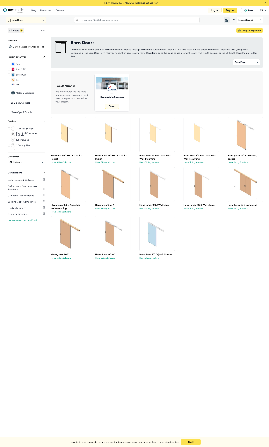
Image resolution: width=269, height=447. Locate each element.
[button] (215, 10)
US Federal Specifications (21, 195)
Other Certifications (18, 214)
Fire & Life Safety (17, 207)
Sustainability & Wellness (21, 179)
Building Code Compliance (22, 201)
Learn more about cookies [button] (165, 442)
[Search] (77, 20)
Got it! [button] (190, 442)
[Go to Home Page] (17, 10)
